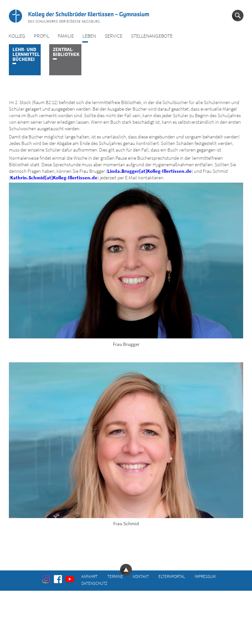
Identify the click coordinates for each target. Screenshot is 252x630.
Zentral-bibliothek (66, 51)
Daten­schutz (94, 583)
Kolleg (17, 36)
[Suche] (237, 15)
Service (113, 36)
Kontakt (141, 576)
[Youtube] (70, 579)
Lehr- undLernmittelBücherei (26, 54)
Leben (89, 36)
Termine (115, 576)
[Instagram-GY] (46, 579)
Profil (41, 36)
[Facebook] (58, 579)
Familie (66, 36)
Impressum (205, 576)
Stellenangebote (152, 36)
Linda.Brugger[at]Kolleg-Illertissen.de (149, 171)
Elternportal (171, 576)
